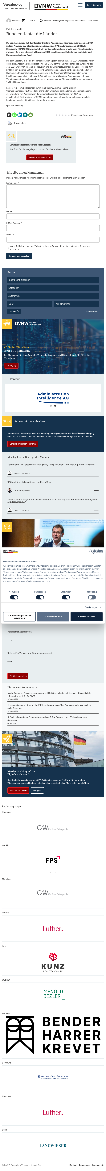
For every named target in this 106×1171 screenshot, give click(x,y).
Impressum (84, 1165)
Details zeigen (91, 607)
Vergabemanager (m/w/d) (19, 632)
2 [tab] (55, 406)
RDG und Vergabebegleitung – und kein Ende (29, 482)
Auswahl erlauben (53, 616)
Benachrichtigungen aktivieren (23, 444)
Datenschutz (98, 1165)
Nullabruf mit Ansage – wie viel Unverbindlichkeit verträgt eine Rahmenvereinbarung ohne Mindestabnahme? (52, 500)
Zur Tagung (11, 365)
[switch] (40, 597)
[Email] (30, 114)
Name (9, 211)
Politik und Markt (14, 29)
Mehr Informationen (18, 790)
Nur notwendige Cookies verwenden (19, 616)
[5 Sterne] (68, 115)
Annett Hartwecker (22, 473)
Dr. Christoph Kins (22, 490)
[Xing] (25, 114)
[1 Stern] (56, 115)
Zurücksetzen (92, 311)
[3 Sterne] (62, 115)
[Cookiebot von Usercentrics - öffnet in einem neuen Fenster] (91, 551)
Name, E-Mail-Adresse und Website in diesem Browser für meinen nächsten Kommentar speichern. (50, 248)
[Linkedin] (19, 114)
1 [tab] (51, 406)
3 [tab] (57, 1090)
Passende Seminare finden (40, 157)
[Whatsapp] (14, 114)
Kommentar (12, 183)
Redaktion (16, 20)
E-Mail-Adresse (14, 223)
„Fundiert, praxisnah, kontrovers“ (15, 8)
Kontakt (73, 1165)
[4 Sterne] (65, 115)
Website (10, 234)
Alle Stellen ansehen (18, 676)
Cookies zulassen (86, 616)
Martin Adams (13, 693)
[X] (9, 114)
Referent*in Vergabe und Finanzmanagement (29, 653)
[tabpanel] (53, 399)
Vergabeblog (12, 4)
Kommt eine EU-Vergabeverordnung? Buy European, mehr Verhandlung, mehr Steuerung (50, 464)
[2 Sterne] (59, 115)
